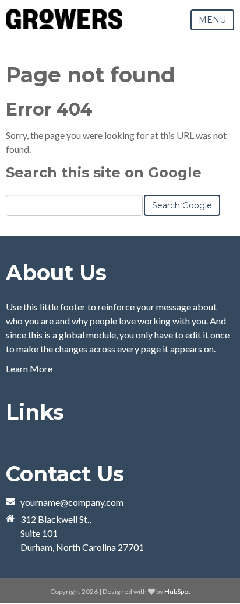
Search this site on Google (104, 172)
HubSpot (177, 591)
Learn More (29, 368)
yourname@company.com (71, 502)
